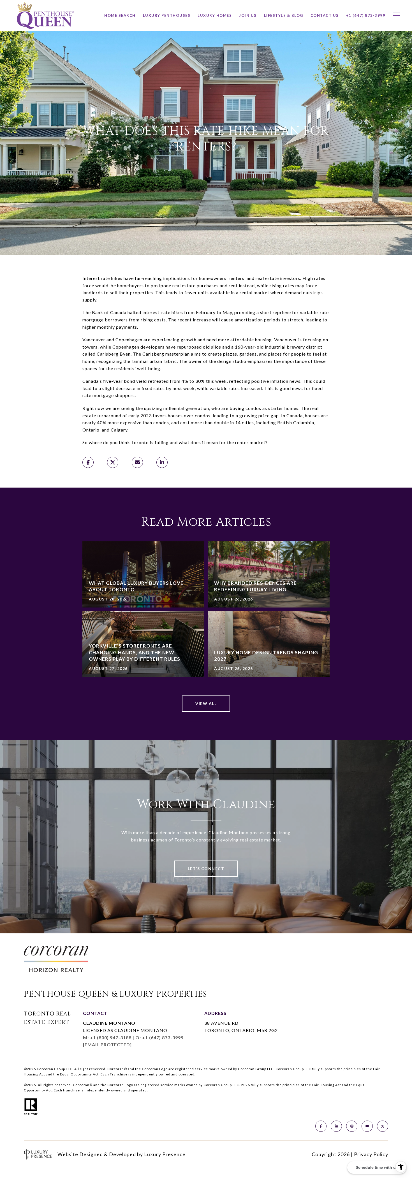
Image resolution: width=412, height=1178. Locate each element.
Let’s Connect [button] (206, 868)
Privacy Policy (371, 1154)
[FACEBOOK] (321, 1126)
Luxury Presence (165, 1154)
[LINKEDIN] (336, 1126)
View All (206, 703)
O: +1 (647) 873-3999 (159, 1037)
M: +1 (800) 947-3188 (107, 1037)
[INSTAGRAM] (351, 1126)
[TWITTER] (382, 1126)
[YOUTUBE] (367, 1126)
